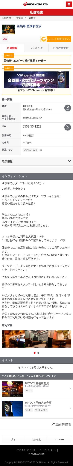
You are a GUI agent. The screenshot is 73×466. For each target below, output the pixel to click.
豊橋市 (32, 18)
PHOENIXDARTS (35, 4)
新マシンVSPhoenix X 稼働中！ (37, 90)
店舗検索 (6, 18)
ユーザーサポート (47, 450)
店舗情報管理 (63, 424)
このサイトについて (26, 450)
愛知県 (19, 18)
